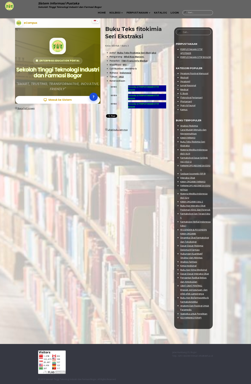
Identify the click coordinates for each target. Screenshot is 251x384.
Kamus (183, 109)
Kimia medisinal (188, 265)
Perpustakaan (137, 12)
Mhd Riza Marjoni (134, 56)
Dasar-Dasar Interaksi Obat (194, 273)
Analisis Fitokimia (189, 125)
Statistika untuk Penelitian (193, 313)
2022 (121, 76)
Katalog (160, 12)
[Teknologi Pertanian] (191, 97)
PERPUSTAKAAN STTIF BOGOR (195, 57)
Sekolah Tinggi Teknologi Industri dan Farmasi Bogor (71, 379)
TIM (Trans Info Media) (134, 60)
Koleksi (114, 12)
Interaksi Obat (187, 177)
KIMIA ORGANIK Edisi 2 (191, 201)
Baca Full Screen (26, 108)
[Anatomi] (185, 81)
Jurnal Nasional (188, 85)
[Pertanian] (186, 101)
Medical (184, 89)
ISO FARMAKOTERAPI (190, 317)
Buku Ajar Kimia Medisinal (193, 269)
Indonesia (125, 72)
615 (124, 64)
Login (175, 12)
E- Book (184, 93)
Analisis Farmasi (188, 261)
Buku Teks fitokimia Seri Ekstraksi (136, 52)
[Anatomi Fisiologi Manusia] (194, 73)
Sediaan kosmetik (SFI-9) (192, 173)
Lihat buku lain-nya (117, 129)
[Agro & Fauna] (188, 105)
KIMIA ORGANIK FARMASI (192, 181)
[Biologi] (184, 77)
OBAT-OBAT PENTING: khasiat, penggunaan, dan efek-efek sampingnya (193, 289)
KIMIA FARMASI (187, 137)
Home (102, 12)
